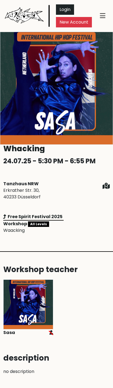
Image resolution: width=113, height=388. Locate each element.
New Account (74, 22)
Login (65, 9)
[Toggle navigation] (103, 16)
